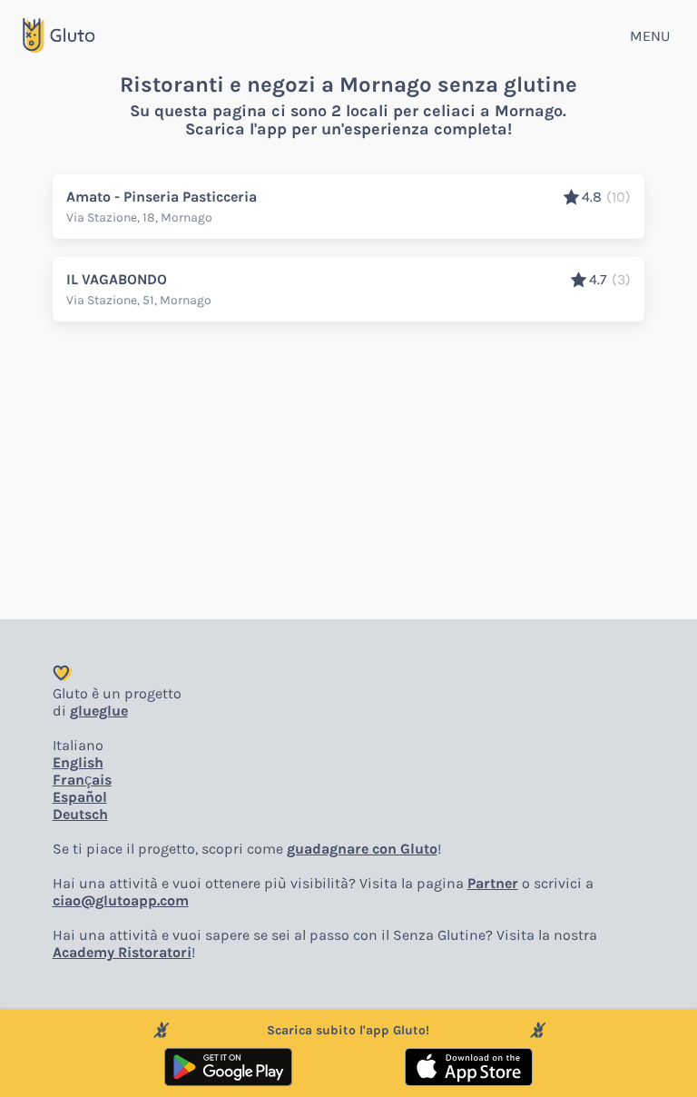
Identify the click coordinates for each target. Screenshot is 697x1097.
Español (80, 796)
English (78, 762)
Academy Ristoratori (122, 952)
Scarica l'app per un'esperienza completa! (348, 129)
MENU (650, 35)
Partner (492, 883)
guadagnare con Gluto (362, 848)
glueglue (99, 710)
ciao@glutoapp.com (121, 900)
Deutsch (80, 814)
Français (82, 779)
